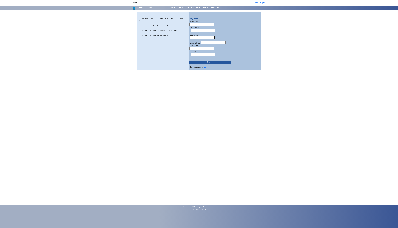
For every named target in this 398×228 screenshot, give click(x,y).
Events (212, 7)
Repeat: (193, 51)
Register (263, 3)
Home (172, 7)
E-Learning (181, 7)
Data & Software (193, 7)
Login (256, 3)
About (219, 7)
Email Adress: (195, 43)
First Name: (193, 22)
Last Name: (195, 27)
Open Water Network (145, 7)
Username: (194, 35)
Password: (193, 46)
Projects (205, 7)
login (206, 67)
